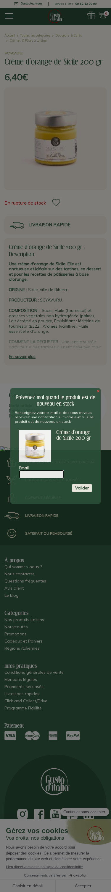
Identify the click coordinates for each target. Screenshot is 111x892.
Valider (82, 488)
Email (24, 467)
